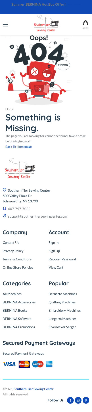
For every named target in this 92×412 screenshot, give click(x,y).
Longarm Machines (63, 319)
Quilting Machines (62, 302)
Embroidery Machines (65, 310)
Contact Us (11, 242)
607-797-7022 (19, 209)
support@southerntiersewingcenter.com (37, 216)
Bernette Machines (63, 294)
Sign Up (54, 251)
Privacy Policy (13, 251)
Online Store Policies (18, 267)
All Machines (12, 294)
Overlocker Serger (62, 327)
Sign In (54, 242)
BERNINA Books (15, 310)
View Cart (56, 267)
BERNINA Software (17, 319)
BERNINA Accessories (19, 302)
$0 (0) (85, 28)
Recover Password (62, 259)
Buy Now (73, 4)
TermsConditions (17, 259)
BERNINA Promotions (19, 327)
